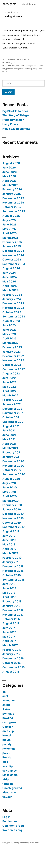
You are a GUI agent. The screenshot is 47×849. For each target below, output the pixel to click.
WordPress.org (12, 830)
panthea (9, 69)
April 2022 (9, 391)
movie (6, 739)
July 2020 (9, 483)
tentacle (7, 783)
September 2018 (13, 579)
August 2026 (11, 163)
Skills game (10, 774)
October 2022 (11, 364)
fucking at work (31, 66)
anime (6, 704)
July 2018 (8, 583)
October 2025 (11, 207)
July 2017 (8, 627)
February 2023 (12, 347)
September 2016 (13, 667)
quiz (5, 761)
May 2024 (9, 281)
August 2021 (10, 426)
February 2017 (11, 649)
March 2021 (10, 448)
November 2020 (13, 465)
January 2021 (11, 456)
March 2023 (10, 342)
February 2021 (12, 452)
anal (5, 696)
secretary (28, 69)
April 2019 (9, 548)
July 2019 (8, 535)
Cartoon (7, 726)
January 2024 (11, 299)
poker (6, 753)
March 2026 (10, 185)
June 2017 (9, 632)
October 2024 (11, 259)
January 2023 (11, 351)
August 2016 (10, 671)
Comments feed (13, 825)
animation (9, 700)
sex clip (7, 766)
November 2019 (13, 518)
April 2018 (9, 597)
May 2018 (8, 592)
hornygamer (9, 3)
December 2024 (13, 250)
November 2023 (13, 307)
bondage (8, 713)
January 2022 (11, 404)
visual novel (10, 792)
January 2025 (11, 246)
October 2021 (11, 417)
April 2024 (9, 286)
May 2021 (8, 439)
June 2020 (9, 487)
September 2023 (13, 316)
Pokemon (8, 748)
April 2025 (9, 233)
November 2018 (13, 570)
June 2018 (9, 588)
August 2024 (11, 268)
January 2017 (11, 654)
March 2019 (10, 553)
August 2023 (11, 321)
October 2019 (11, 522)
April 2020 (9, 496)
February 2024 (12, 294)
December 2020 (13, 461)
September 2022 (13, 369)
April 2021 (9, 443)
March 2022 (10, 395)
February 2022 (12, 399)
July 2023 (9, 325)
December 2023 (13, 303)
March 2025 (10, 237)
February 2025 (12, 242)
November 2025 (13, 202)
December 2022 (13, 356)
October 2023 (11, 312)
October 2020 (11, 470)
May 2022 (9, 386)
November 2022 (13, 360)
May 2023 (9, 334)
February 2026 (12, 189)
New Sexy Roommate (16, 128)
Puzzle (6, 757)
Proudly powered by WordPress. (26, 843)
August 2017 (10, 623)
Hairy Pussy (10, 124)
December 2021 (13, 408)
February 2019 (12, 557)
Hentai (6, 735)
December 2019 (13, 513)
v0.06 (4, 72)
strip (5, 779)
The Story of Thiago (15, 115)
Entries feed (10, 821)
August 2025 (11, 215)
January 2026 (11, 193)
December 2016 (13, 658)
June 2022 (9, 382)
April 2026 (9, 180)
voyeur (7, 796)
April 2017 (9, 640)
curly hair (20, 66)
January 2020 (11, 509)
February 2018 (12, 601)
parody (7, 744)
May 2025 (9, 229)
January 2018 (11, 605)
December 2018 (13, 566)
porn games (19, 69)
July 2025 (9, 220)
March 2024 (10, 290)
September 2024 (13, 264)
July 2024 (9, 272)
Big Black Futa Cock (15, 111)
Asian (6, 709)
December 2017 (13, 610)
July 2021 (8, 430)
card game (9, 722)
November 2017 (13, 614)
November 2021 (13, 413)
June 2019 (9, 540)
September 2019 (13, 527)
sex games (37, 69)
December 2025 (13, 198)
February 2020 (12, 505)
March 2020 (10, 500)
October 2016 (11, 662)
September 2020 (13, 474)
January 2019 (11, 562)
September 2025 (13, 211)
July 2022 (9, 378)
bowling (7, 718)
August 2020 (11, 478)
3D (4, 691)
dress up (8, 731)
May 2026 (9, 176)
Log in (6, 817)
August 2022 (11, 373)
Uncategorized (11, 63)
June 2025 (9, 224)
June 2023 (9, 329)
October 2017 (11, 619)
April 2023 (9, 338)
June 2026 (9, 172)
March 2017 (10, 645)
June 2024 (9, 277)
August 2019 (10, 531)
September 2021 (13, 421)
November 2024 (13, 255)
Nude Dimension (13, 119)
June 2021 (9, 435)
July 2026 (9, 167)
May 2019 (8, 544)
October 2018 (11, 575)
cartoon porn (10, 66)
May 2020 (9, 491)
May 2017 (8, 636)
